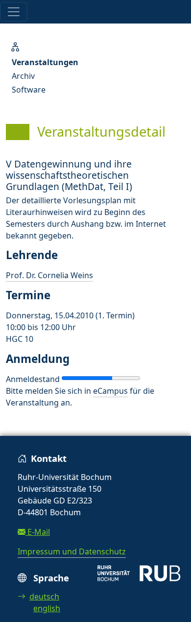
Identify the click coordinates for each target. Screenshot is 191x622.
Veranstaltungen (45, 62)
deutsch (44, 596)
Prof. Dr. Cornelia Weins (49, 275)
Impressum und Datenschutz (72, 551)
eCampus (110, 390)
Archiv (23, 76)
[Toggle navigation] (13, 12)
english (46, 608)
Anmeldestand (33, 379)
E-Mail (37, 531)
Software (29, 89)
